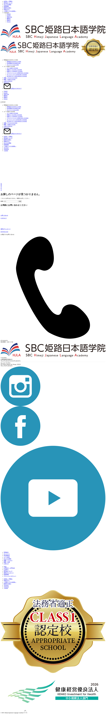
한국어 (9, 21)
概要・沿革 (9, 79)
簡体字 (9, 20)
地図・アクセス (10, 78)
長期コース (14, 69)
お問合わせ (1, 187)
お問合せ (16, 88)
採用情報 (6, 6)
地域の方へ (7, 9)
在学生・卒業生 (8, 1)
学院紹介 (14, 61)
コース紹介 (12, 68)
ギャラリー (13, 65)
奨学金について (8, 3)
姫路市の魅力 (7, 8)
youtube (6, 150)
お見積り (6, 569)
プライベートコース (17, 73)
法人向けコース (17, 76)
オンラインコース (17, 74)
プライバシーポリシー (10, 576)
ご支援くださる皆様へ (10, 11)
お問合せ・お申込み (9, 568)
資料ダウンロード (9, 572)
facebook (6, 147)
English (9, 15)
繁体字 (9, 18)
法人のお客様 (7, 4)
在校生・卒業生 (8, 579)
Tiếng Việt (9, 17)
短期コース (15, 71)
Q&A (6, 82)
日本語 (9, 14)
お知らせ (8, 81)
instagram (6, 149)
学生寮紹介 (14, 63)
